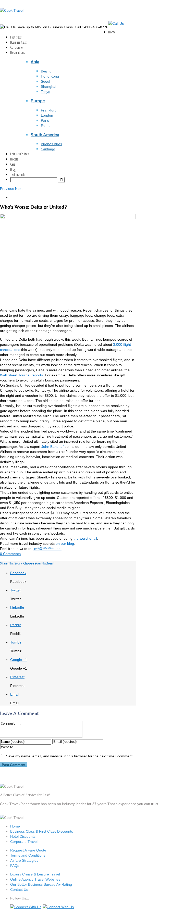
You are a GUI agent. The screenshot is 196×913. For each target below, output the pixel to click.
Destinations (17, 52)
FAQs (14, 865)
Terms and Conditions (27, 855)
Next (18, 189)
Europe (38, 100)
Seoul (45, 81)
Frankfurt (48, 110)
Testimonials (17, 174)
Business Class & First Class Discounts (41, 831)
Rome (46, 126)
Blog (13, 169)
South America (45, 134)
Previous (7, 189)
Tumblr (15, 642)
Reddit (15, 625)
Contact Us (19, 889)
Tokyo (45, 92)
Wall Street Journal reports (21, 375)
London (47, 115)
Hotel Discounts (22, 836)
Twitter (15, 590)
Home (112, 32)
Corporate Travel (24, 842)
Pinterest (17, 677)
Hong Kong (50, 76)
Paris (45, 120)
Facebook (18, 573)
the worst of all (85, 538)
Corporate (16, 47)
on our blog (65, 543)
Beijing (46, 71)
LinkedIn (17, 608)
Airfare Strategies (24, 860)
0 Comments (10, 554)
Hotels (14, 159)
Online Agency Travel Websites (35, 879)
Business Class (18, 42)
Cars (12, 164)
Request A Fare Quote (28, 850)
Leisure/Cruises (19, 154)
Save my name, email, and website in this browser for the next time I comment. (69, 756)
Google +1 (18, 660)
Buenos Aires (51, 144)
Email (14, 694)
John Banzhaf (52, 447)
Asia (35, 61)
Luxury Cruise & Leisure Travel (35, 874)
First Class (15, 37)
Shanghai (48, 86)
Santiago (48, 149)
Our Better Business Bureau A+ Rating (41, 884)
